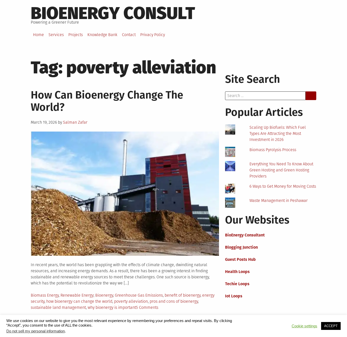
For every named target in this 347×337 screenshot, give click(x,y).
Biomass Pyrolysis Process (272, 149)
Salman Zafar (75, 122)
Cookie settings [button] (304, 326)
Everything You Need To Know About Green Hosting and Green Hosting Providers (281, 170)
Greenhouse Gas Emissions (139, 295)
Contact (129, 34)
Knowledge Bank (102, 34)
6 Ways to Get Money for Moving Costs (282, 186)
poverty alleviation (131, 301)
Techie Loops (237, 283)
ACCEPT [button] (331, 326)
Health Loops (237, 271)
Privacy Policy (152, 34)
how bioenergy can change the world (79, 301)
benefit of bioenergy (182, 295)
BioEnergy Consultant (245, 235)
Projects (75, 34)
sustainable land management (58, 307)
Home (38, 34)
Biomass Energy (45, 295)
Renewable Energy (76, 295)
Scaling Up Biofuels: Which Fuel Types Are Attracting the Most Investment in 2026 (277, 133)
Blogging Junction (241, 247)
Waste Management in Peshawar (278, 200)
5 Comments (147, 307)
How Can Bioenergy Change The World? (107, 101)
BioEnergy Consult (113, 13)
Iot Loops (233, 296)
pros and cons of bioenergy (174, 301)
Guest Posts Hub (240, 259)
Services (56, 34)
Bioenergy (104, 295)
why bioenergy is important (112, 307)
